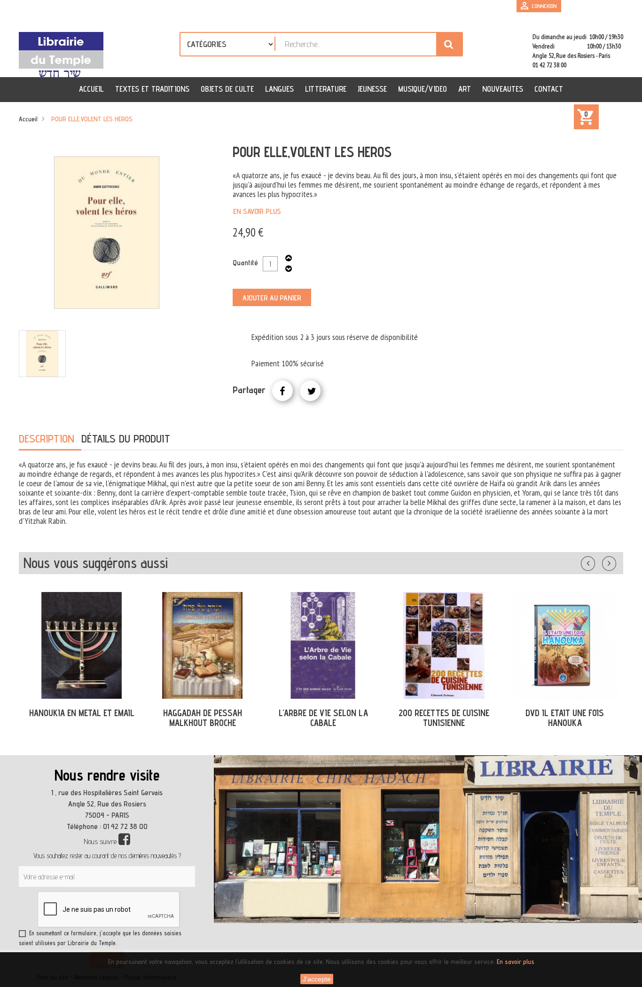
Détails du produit (125, 438)
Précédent (597, 561)
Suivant (615, 561)
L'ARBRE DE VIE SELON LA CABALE (323, 718)
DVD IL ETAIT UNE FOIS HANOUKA (564, 718)
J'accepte (317, 979)
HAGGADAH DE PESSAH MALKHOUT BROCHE (202, 718)
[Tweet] (310, 390)
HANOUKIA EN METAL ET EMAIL (81, 713)
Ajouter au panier (272, 297)
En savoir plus (257, 211)
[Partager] (282, 390)
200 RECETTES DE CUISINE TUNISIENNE (444, 718)
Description (46, 438)
